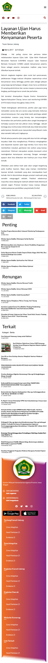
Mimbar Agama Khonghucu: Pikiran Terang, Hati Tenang (19, 301)
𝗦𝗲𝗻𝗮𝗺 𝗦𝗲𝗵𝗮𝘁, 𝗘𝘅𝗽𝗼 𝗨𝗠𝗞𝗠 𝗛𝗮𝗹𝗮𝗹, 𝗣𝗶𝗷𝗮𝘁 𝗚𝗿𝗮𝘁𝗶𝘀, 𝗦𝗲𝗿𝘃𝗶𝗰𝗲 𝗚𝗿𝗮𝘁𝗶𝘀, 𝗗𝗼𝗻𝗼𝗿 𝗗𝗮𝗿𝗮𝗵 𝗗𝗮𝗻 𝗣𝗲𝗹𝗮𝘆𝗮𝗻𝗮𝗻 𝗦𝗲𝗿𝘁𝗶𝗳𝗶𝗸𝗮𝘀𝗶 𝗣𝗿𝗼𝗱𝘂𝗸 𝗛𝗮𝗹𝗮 (22, 412)
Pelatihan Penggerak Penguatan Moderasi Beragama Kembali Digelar (23, 451)
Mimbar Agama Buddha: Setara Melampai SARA (16, 289)
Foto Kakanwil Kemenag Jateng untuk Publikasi (16, 336)
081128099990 (12, 491)
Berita (12, 332)
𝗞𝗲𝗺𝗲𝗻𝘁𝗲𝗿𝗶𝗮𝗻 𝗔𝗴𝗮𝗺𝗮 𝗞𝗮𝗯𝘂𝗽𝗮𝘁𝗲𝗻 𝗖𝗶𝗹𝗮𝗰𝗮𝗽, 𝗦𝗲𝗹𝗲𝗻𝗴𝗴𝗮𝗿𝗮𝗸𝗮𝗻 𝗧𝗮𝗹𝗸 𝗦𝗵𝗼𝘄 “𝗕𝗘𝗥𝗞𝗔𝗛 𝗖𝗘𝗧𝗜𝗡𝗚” (23, 393)
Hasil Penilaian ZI (13, 532)
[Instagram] (18, 18)
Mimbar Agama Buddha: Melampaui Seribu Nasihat (17, 239)
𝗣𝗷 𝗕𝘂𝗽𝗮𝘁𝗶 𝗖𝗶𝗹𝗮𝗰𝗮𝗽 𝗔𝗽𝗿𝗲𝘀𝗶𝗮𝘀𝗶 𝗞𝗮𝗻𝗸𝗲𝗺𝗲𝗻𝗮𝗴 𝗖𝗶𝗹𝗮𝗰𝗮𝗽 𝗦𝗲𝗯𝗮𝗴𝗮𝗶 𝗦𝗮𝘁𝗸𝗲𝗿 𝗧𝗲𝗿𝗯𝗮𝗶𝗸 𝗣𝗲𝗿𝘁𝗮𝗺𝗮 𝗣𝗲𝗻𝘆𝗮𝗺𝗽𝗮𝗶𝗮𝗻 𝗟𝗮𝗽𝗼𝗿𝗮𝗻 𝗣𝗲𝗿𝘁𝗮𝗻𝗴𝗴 (24, 424)
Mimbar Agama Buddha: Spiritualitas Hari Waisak (17, 260)
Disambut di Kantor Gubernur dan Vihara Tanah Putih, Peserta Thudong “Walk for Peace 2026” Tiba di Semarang (23, 315)
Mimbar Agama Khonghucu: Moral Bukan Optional (17, 266)
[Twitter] (8, 18)
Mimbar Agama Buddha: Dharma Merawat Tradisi (17, 283)
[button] (45, 7)
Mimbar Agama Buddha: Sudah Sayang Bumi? (15, 295)
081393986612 (12, 498)
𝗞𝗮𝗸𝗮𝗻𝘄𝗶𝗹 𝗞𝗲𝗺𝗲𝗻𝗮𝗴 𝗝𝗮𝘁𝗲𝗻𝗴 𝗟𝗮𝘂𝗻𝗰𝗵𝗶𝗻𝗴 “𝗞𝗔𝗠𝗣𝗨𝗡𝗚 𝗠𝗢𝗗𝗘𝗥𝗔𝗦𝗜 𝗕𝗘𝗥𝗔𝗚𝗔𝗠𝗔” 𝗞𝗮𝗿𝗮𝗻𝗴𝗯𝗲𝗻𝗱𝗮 (20, 384)
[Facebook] (3, 18)
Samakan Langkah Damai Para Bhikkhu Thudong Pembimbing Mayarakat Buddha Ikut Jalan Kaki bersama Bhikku (20, 308)
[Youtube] (13, 18)
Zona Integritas (12, 527)
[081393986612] (4, 498)
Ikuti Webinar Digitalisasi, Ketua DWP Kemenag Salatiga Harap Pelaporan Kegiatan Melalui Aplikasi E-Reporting (29, 345)
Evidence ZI (10, 537)
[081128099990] (4, 491)
